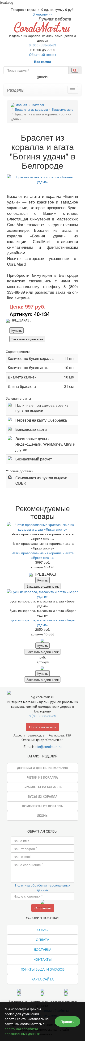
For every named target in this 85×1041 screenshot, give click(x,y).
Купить (16, 330)
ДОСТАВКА (42, 949)
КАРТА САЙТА (42, 979)
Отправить (42, 908)
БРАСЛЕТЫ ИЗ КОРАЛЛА (43, 787)
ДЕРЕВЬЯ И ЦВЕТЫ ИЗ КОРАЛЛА (42, 767)
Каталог (38, 104)
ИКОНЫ (42, 815)
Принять (67, 1021)
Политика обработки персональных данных (42, 887)
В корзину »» (42, 14)
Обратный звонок (42, 54)
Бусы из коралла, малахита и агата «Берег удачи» (42, 622)
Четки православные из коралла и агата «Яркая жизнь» (43, 555)
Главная (20, 104)
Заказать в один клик (27, 339)
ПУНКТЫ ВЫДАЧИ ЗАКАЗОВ (42, 969)
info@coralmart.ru (48, 746)
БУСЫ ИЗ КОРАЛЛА (42, 796)
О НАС (42, 929)
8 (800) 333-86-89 (42, 45)
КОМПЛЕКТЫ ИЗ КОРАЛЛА (42, 806)
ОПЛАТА (42, 939)
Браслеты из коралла (31, 109)
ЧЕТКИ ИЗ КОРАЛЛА (42, 777)
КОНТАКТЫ (42, 959)
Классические (62, 109)
